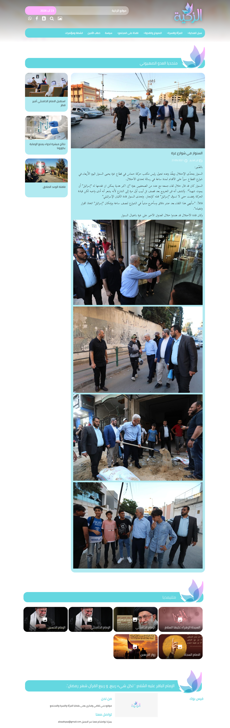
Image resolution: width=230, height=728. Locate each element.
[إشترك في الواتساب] (30, 18)
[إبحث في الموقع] (51, 18)
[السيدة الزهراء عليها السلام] (180, 633)
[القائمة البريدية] (43, 18)
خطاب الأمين (94, 33)
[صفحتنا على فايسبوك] (36, 18)
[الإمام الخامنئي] (135, 633)
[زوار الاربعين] (135, 660)
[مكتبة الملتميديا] (59, 18)
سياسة (108, 33)
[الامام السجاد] (180, 660)
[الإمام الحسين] (45, 633)
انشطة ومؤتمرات (74, 33)
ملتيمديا (169, 597)
